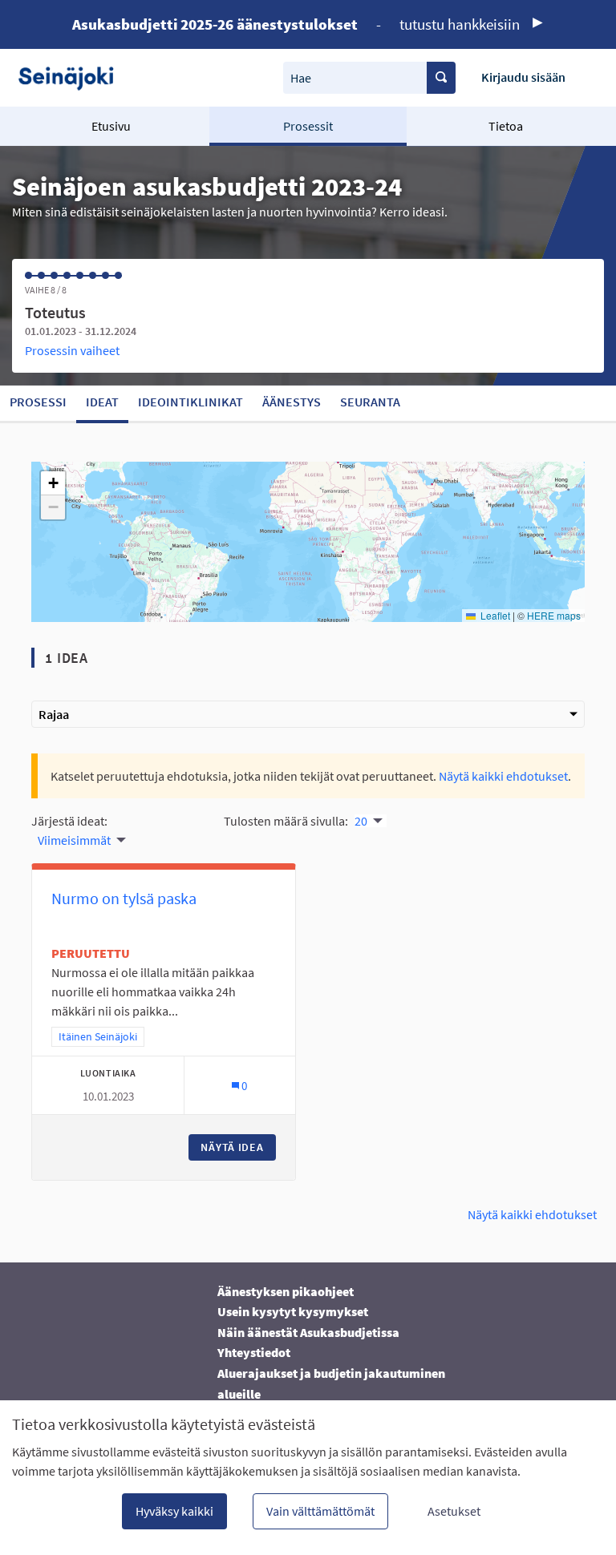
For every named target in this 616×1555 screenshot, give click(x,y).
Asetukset (454, 1511)
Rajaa (53, 714)
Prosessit (308, 126)
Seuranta (370, 402)
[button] (53, 483)
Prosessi (38, 402)
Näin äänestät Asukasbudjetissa (308, 1332)
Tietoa (505, 126)
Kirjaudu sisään (523, 77)
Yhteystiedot (253, 1352)
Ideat (102, 402)
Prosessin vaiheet (72, 350)
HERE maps (554, 615)
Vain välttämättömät (320, 1511)
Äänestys (291, 402)
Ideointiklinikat (190, 402)
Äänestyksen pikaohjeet (285, 1291)
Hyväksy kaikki (174, 1511)
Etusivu (111, 126)
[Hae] (441, 78)
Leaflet (494, 615)
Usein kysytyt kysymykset (292, 1311)
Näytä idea (238, 1147)
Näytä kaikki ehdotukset (503, 776)
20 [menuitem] (361, 820)
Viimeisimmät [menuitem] (74, 840)
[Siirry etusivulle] (71, 77)
